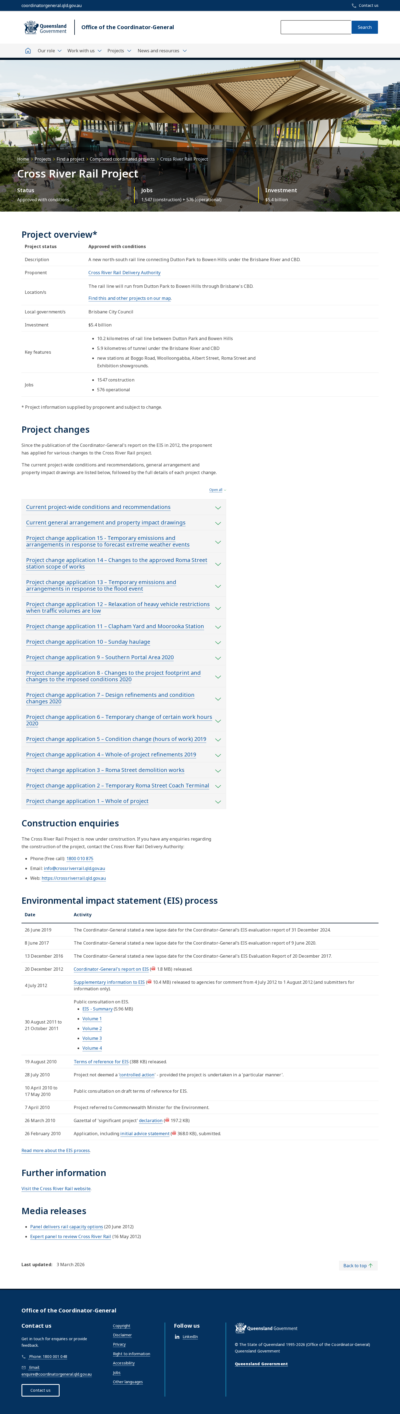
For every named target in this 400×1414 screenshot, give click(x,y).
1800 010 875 (80, 859)
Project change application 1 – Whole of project (87, 801)
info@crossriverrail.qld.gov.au (74, 868)
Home (23, 159)
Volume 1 (92, 1019)
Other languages (128, 1381)
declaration (151, 1120)
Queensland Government (261, 1363)
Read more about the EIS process (55, 1150)
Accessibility (124, 1363)
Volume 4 (92, 1048)
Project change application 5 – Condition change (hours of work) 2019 (116, 739)
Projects (43, 159)
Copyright (121, 1325)
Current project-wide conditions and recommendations (98, 507)
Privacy (119, 1344)
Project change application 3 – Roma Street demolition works (105, 770)
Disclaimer (122, 1334)
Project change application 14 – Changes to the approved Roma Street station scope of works (116, 563)
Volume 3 (92, 1038)
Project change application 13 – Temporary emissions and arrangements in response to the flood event (101, 585)
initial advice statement (144, 1134)
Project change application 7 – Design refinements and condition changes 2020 (110, 698)
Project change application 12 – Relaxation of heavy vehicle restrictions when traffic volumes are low (118, 607)
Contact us (40, 1390)
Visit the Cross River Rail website (56, 1189)
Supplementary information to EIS (109, 982)
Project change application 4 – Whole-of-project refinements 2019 (111, 754)
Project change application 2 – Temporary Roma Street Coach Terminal (117, 785)
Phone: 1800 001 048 (47, 1356)
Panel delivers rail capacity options (66, 1227)
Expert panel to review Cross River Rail (70, 1236)
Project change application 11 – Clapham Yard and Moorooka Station (115, 626)
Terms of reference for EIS (101, 1062)
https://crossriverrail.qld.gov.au (74, 878)
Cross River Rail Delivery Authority (124, 273)
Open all (215, 489)
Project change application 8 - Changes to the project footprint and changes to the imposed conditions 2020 (113, 676)
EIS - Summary (97, 1009)
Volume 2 (92, 1028)
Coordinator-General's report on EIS (111, 969)
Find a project (70, 159)
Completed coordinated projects (122, 159)
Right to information (131, 1353)
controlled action (136, 1075)
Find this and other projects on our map (129, 298)
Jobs (117, 1372)
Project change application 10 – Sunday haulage (88, 641)
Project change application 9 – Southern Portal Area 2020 (100, 657)
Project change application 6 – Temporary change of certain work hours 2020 (119, 720)
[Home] (28, 51)
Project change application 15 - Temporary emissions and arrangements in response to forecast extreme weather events (108, 541)
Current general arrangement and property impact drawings (106, 522)
